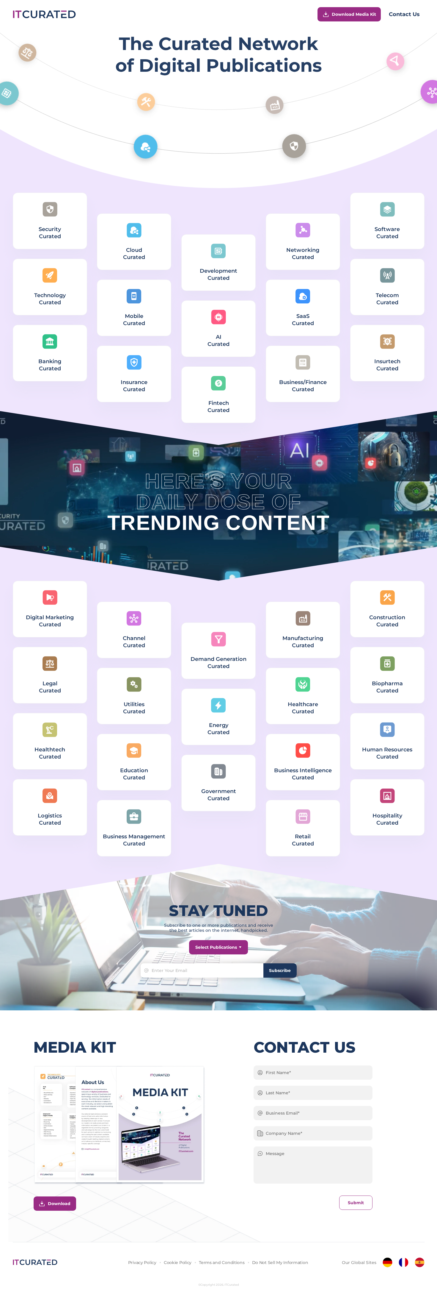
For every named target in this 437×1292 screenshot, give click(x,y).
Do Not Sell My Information (280, 1262)
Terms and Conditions (221, 1262)
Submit (356, 1202)
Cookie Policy (177, 1262)
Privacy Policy (142, 1262)
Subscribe (280, 970)
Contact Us (404, 14)
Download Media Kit (354, 14)
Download (59, 1203)
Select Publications (216, 947)
